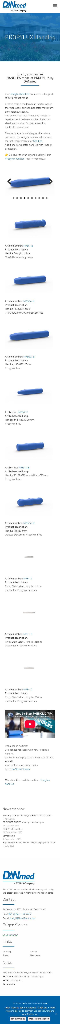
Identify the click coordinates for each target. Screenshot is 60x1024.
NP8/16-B (28, 523)
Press (5, 955)
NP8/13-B (23, 467)
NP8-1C (27, 689)
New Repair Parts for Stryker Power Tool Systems (27, 815)
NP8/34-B (28, 301)
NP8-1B (27, 633)
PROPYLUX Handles (12, 828)
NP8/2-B (23, 412)
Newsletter (35, 955)
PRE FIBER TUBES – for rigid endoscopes (23, 822)
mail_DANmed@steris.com (22, 918)
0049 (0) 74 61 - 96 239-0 (19, 913)
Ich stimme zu (18, 1018)
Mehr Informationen (39, 1018)
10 (47, 198)
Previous (10, 181)
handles (37, 140)
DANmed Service (21, 769)
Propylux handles (19, 94)
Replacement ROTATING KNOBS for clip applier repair (29, 842)
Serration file (9, 835)
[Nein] (56, 1013)
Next (49, 181)
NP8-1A (27, 578)
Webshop (7, 951)
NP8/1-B (28, 245)
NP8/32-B (28, 356)
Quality (33, 951)
